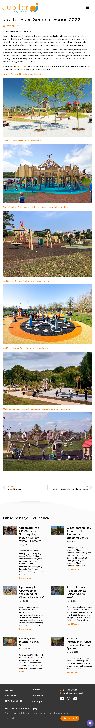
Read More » (25, 578)
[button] (90, 723)
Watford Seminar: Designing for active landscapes (26, 348)
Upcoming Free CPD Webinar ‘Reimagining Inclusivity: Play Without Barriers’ (30, 534)
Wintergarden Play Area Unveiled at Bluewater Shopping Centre (79, 532)
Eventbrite (20, 66)
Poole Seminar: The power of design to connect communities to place (35, 207)
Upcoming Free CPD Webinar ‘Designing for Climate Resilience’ (31, 592)
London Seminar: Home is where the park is (23, 74)
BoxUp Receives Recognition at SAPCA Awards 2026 (77, 592)
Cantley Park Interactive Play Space (29, 642)
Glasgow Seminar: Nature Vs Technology (22, 141)
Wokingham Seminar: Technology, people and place (27, 281)
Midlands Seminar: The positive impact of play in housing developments (36, 409)
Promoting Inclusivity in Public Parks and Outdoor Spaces (79, 643)
